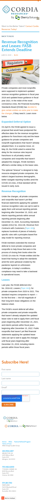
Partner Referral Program (22, 442)
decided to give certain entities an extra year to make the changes (20, 110)
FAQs (10, 442)
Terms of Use (6, 444)
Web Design (6, 446)
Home (4, 442)
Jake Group (16, 446)
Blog (16, 55)
